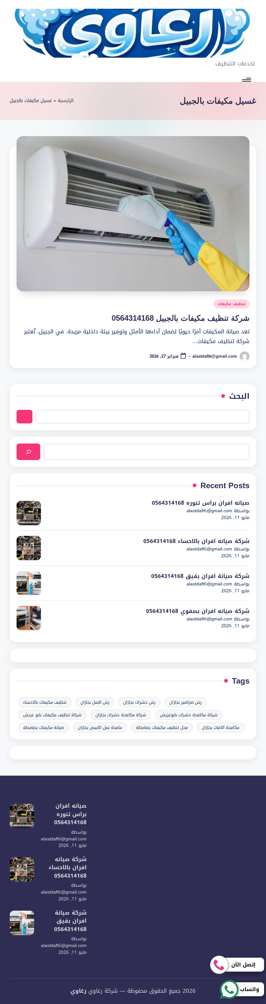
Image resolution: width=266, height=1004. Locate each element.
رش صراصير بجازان (185, 702)
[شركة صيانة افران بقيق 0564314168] (29, 583)
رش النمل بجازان (94, 702)
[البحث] (28, 452)
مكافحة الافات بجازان (220, 727)
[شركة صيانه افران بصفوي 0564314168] (29, 618)
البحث (239, 396)
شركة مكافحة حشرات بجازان (120, 715)
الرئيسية (66, 101)
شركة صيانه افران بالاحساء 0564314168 (196, 541)
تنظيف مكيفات (231, 303)
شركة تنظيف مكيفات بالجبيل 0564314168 (180, 318)
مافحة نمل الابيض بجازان (100, 727)
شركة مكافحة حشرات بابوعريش (188, 715)
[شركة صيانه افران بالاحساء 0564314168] (29, 548)
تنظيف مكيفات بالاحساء (44, 702)
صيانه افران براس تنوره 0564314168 (200, 503)
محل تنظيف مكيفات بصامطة (162, 727)
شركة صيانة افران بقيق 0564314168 (200, 576)
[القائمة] (247, 79)
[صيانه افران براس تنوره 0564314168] (29, 513)
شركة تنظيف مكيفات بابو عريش (52, 715)
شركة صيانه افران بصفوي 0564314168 (197, 611)
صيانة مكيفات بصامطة (43, 727)
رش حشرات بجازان (139, 702)
